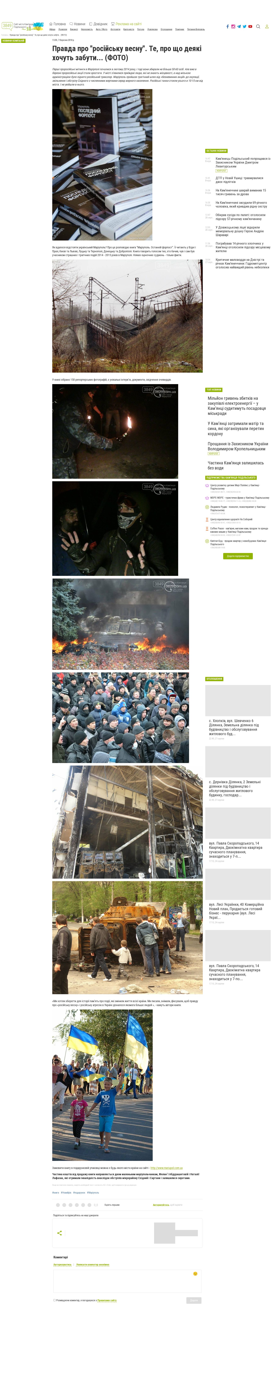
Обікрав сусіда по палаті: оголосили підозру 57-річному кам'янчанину (240, 217)
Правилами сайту (106, 1300)
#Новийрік (66, 1192)
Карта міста (128, 29)
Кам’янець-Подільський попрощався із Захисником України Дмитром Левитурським (243, 162)
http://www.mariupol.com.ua (167, 1168)
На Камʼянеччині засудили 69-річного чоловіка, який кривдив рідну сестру (241, 204)
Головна (60, 24)
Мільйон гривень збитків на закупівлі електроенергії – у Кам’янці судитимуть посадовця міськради (237, 406)
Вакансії (74, 29)
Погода (140, 29)
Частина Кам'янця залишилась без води (236, 465)
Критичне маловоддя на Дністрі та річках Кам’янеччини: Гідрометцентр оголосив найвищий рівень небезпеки (242, 263)
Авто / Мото (101, 29)
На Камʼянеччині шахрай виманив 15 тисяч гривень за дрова (241, 192)
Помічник (179, 29)
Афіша (52, 29)
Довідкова (152, 29)
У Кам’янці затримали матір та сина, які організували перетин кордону (236, 428)
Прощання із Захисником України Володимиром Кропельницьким (238, 446)
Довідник (101, 24)
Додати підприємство (238, 556)
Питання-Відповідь (196, 29)
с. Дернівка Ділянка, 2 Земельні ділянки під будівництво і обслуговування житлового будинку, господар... (235, 788)
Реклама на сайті (129, 24)
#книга (55, 1192)
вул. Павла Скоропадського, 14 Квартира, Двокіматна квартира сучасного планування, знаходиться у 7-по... (234, 972)
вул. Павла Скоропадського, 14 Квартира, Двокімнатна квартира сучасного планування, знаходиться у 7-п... (235, 850)
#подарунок (79, 1192)
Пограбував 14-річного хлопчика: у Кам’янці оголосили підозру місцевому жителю (243, 247)
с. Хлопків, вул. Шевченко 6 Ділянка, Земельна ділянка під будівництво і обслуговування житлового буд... (234, 727)
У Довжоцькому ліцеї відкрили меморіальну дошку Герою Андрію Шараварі (240, 231)
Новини (79, 24)
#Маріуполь (93, 1192)
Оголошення (166, 29)
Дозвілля (62, 29)
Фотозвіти (115, 29)
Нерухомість (87, 29)
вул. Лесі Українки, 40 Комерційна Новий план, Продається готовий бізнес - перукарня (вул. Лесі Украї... (236, 911)
